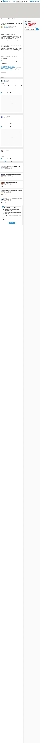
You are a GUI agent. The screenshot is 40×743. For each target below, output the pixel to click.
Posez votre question (15, 161)
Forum (4, 18)
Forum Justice (3, 72)
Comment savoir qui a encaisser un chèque (8, 67)
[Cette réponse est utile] (7, 93)
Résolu (6, 24)
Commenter (4, 92)
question (35, 1)
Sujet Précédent (4, 21)
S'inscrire (11, 222)
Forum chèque (18, 67)
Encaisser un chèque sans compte (6, 68)
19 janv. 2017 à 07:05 (6, 151)
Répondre (8, 161)
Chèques (13, 18)
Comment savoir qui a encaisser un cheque (8, 69)
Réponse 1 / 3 (3, 77)
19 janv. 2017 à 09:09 (10, 27)
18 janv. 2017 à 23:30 (6, 81)
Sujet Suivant (20, 21)
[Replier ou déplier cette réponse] (22, 77)
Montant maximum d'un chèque (6, 66)
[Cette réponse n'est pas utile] (10, 93)
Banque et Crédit (8, 18)
